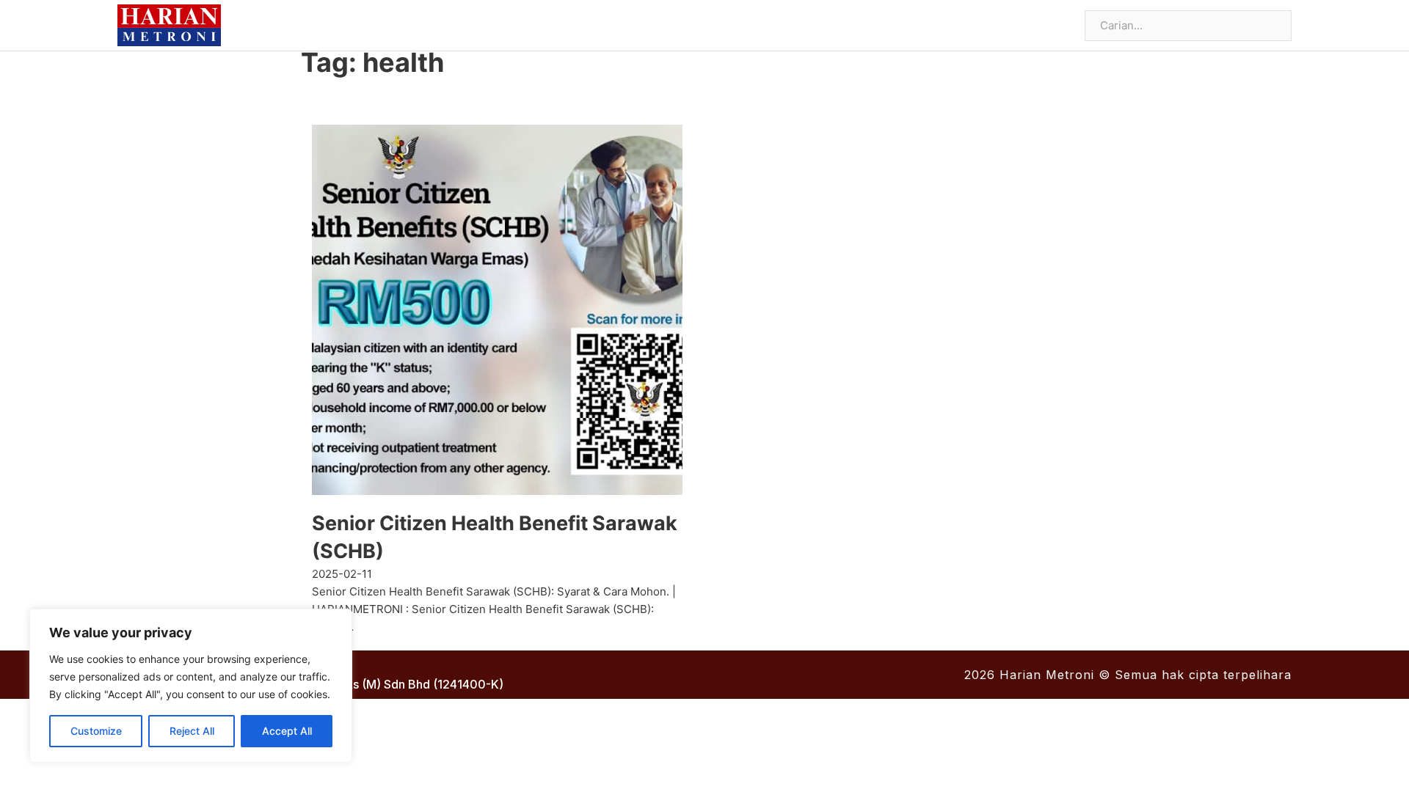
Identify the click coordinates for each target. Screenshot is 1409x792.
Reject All (192, 731)
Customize (96, 731)
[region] (190, 686)
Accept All (287, 731)
